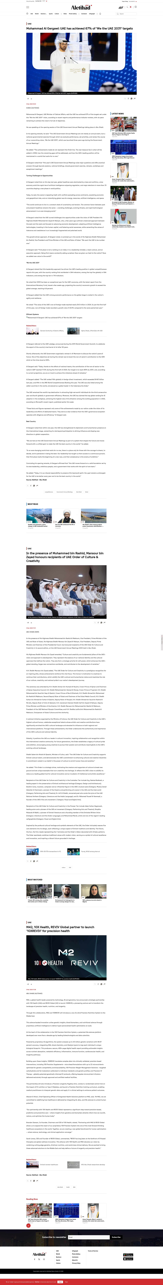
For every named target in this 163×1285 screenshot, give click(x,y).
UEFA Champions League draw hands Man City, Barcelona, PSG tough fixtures (65, 1220)
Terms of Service (93, 1251)
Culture (57, 14)
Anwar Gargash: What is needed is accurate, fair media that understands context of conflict (93, 1220)
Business (43, 14)
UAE (31, 14)
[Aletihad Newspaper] (81, 7)
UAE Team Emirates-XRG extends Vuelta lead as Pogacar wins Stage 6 (38, 1220)
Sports (51, 14)
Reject (66, 1282)
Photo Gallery (73, 14)
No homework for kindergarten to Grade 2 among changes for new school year (64, 901)
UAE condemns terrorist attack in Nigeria (92, 901)
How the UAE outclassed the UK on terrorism (65, 525)
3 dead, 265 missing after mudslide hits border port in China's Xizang (38, 901)
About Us (75, 1260)
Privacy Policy (76, 1263)
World (37, 14)
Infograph (92, 14)
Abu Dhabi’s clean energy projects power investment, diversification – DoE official (92, 525)
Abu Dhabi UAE (40, 1)
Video (65, 14)
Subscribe (116, 1237)
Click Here (37, 1282)
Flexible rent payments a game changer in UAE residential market (37, 525)
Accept (60, 1282)
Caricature (84, 14)
